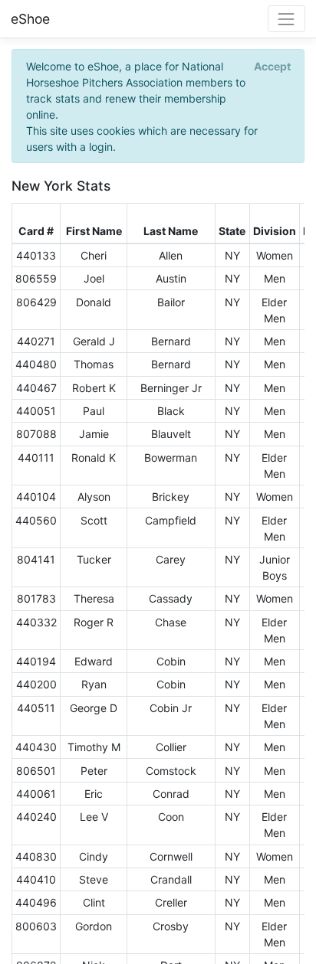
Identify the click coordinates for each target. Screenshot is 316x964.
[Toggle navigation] (286, 18)
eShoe (30, 19)
